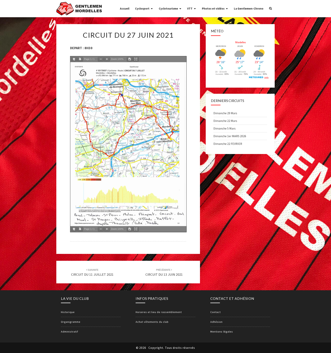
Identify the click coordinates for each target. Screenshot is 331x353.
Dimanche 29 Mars (225, 113)
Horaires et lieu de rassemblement (159, 312)
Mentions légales (221, 331)
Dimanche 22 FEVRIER (227, 144)
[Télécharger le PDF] (130, 59)
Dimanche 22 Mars (225, 121)
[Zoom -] (101, 59)
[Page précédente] (74, 59)
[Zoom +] (107, 59)
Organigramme (70, 322)
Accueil (124, 8)
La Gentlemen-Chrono (248, 8)
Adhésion (216, 322)
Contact (215, 312)
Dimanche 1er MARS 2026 (229, 136)
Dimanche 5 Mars (224, 128)
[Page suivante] (80, 59)
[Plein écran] (136, 59)
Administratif (69, 331)
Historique (68, 312)
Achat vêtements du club (152, 322)
